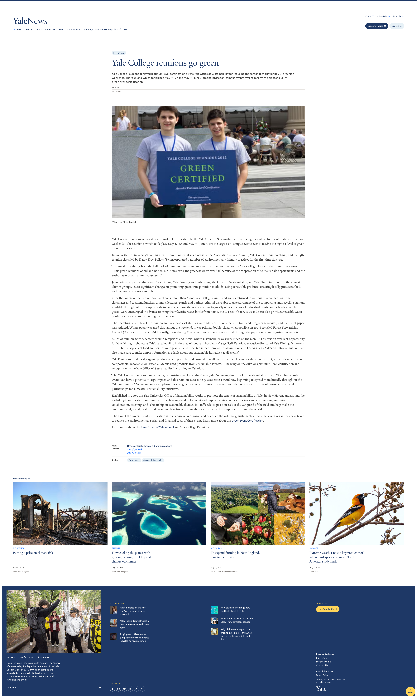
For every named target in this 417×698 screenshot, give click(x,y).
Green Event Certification (247, 420)
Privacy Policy (322, 675)
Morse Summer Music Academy (76, 29)
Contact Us (322, 665)
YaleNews (30, 22)
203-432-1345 (134, 453)
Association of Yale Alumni (157, 427)
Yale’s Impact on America (44, 29)
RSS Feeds (321, 658)
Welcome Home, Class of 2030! (111, 29)
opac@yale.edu (135, 449)
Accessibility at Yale (324, 671)
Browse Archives (325, 654)
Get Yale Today (326, 609)
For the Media (323, 661)
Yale (321, 689)
